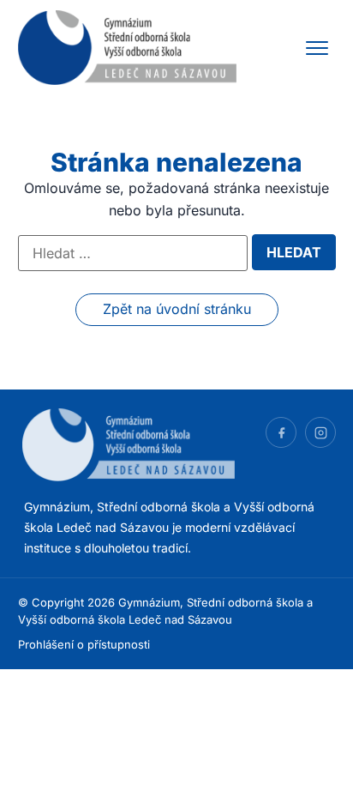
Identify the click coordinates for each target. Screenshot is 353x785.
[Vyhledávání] (133, 253)
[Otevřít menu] (317, 48)
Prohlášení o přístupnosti (84, 644)
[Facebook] (281, 432)
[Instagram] (320, 432)
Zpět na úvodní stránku (177, 308)
